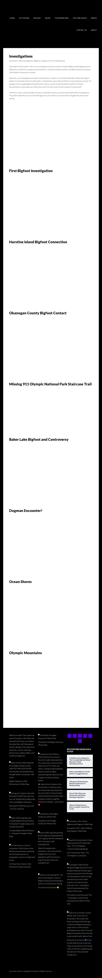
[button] (11, 134)
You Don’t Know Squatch (47, 887)
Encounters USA (19, 6)
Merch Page (16, 756)
